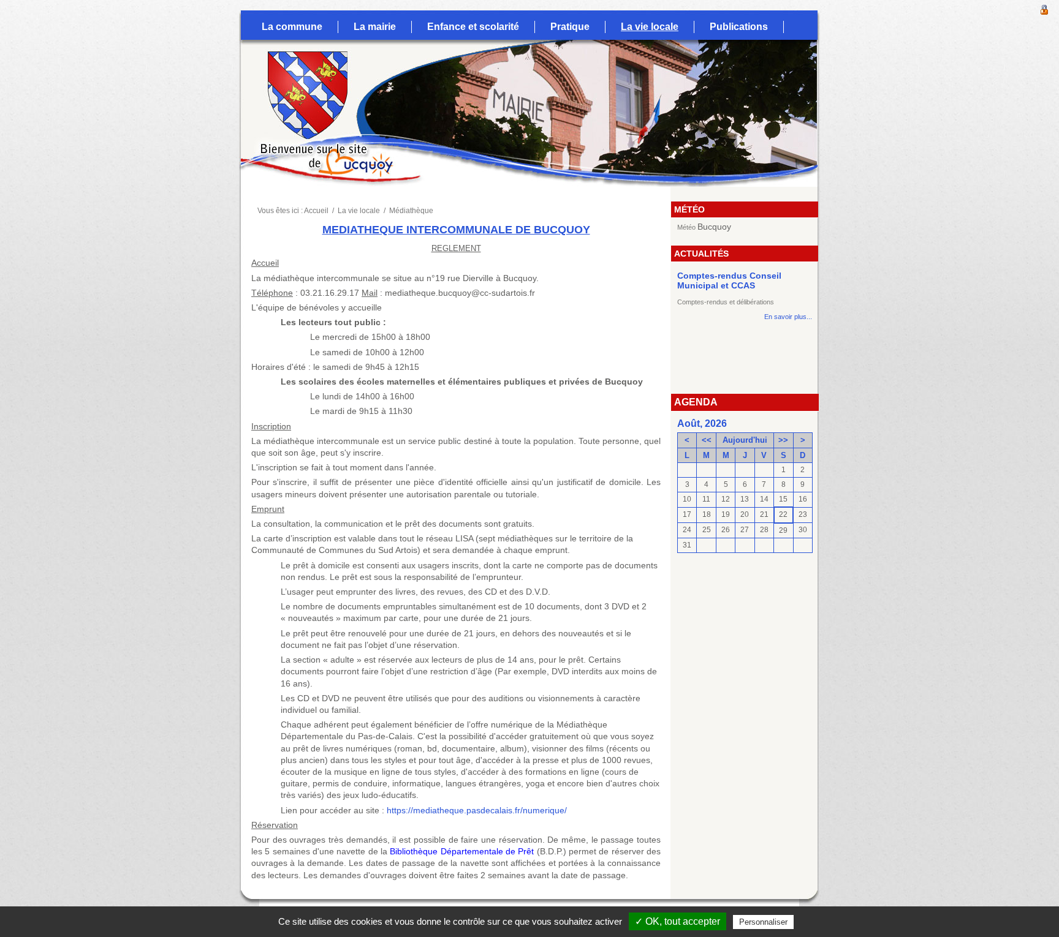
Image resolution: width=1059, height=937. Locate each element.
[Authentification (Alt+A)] (1044, 8)
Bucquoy (714, 226)
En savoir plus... (788, 316)
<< (707, 440)
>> (783, 440)
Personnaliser (763, 922)
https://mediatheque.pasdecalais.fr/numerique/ (477, 810)
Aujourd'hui (745, 440)
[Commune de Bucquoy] (297, 70)
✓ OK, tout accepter (677, 921)
